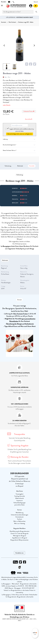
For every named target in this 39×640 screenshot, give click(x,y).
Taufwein (19, 519)
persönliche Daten (19, 505)
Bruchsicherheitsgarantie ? (9, 145)
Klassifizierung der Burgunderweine (19, 531)
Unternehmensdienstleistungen (19, 515)
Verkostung (8, 166)
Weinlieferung (19, 513)
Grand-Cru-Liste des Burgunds (19, 533)
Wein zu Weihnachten (19, 521)
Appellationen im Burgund (19, 538)
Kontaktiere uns (19, 553)
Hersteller (31, 166)
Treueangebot (19, 494)
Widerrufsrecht (19, 498)
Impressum (19, 500)
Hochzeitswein (19, 517)
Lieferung (5, 139)
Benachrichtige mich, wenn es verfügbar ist (20, 134)
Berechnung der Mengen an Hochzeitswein (20, 323)
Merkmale (20, 166)
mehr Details (6, 105)
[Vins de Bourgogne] (16, 6)
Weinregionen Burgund (19, 536)
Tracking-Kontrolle (19, 496)
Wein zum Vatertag (19, 523)
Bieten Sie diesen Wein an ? (9, 150)
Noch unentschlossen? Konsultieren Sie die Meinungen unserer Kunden (19, 462)
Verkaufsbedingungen (19, 503)
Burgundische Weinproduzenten (19, 540)
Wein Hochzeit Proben (20, 314)
